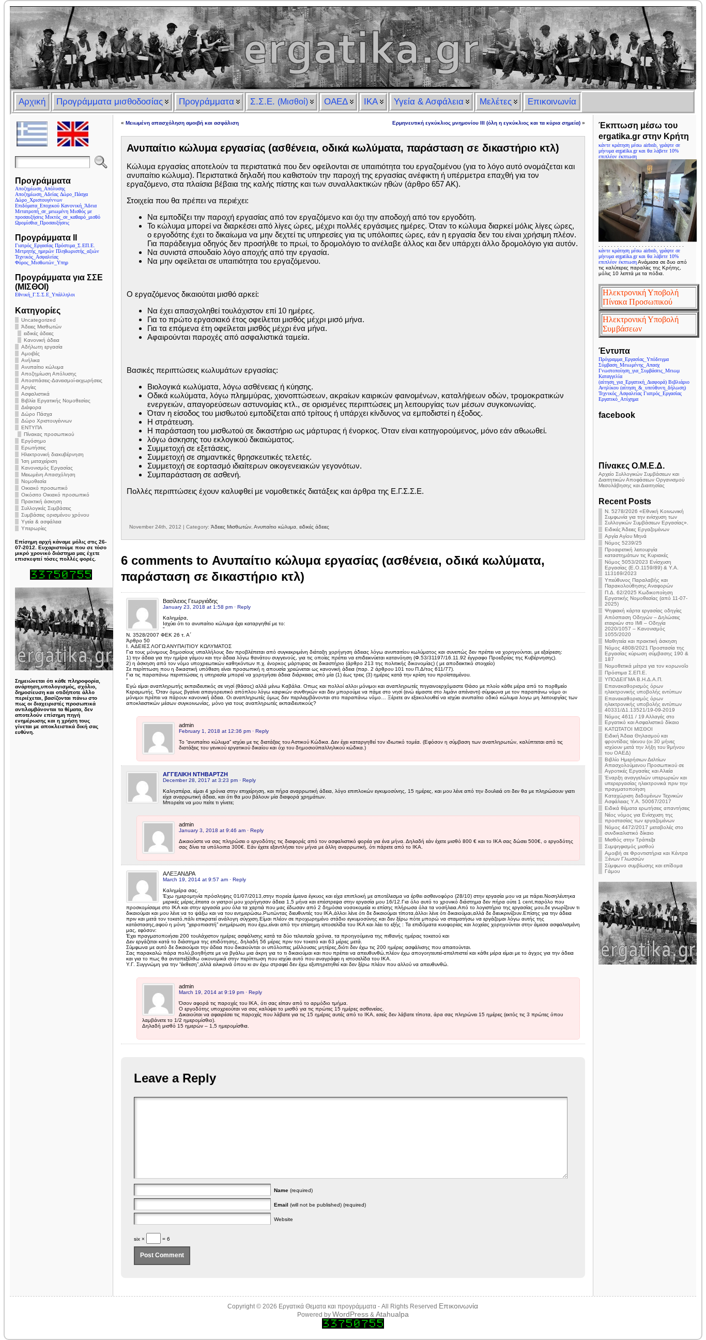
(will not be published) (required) (320, 1205)
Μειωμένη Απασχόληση (48, 474)
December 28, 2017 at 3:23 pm (200, 780)
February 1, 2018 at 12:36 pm (215, 731)
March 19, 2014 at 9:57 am (195, 879)
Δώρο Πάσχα (36, 414)
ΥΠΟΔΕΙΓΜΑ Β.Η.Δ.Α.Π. (634, 679)
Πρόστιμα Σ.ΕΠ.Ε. (626, 672)
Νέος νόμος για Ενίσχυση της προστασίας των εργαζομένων (639, 817)
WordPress (350, 1314)
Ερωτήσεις (33, 447)
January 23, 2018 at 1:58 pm (198, 607)
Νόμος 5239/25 (623, 543)
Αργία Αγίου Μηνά (626, 536)
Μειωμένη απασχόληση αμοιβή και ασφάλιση (182, 123)
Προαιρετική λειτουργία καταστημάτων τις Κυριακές (636, 552)
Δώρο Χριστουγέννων (46, 421)
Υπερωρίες (34, 528)
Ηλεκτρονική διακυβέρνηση (52, 454)
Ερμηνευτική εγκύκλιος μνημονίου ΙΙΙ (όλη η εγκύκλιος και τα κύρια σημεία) (486, 123)
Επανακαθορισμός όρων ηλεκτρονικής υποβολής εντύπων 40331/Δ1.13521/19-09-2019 (643, 704)
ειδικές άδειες (39, 333)
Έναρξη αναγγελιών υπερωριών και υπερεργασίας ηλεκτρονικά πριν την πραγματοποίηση (646, 783)
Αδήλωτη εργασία (42, 347)
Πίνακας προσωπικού (49, 434)
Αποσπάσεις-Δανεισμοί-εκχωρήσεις (61, 380)
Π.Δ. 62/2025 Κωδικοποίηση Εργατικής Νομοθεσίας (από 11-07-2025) (646, 598)
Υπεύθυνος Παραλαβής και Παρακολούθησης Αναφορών (639, 583)
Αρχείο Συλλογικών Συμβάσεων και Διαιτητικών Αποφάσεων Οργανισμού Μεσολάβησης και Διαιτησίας (641, 479)
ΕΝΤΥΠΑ (31, 427)
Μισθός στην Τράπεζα (630, 839)
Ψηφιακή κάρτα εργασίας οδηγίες (643, 610)
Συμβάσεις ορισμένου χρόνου (55, 515)
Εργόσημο (33, 441)
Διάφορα (31, 407)
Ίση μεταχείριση (39, 461)
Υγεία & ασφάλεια (41, 521)
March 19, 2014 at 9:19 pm (211, 992)
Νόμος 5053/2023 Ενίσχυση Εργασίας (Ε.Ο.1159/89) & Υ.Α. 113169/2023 (642, 567)
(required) (293, 1190)
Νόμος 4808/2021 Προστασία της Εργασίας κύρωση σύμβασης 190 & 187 (646, 653)
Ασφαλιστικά (35, 394)
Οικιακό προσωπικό (44, 488)
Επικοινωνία (458, 1306)
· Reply (242, 607)
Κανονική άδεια (41, 340)
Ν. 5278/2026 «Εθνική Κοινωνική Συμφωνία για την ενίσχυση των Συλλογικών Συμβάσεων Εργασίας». (646, 516)
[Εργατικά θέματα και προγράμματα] (353, 47)
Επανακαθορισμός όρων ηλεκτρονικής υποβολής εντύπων (643, 689)
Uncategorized (38, 320)
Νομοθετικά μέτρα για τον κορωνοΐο (646, 666)
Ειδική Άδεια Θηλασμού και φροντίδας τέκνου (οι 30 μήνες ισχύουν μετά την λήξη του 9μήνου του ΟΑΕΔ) (644, 744)
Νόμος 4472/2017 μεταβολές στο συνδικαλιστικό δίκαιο (644, 830)
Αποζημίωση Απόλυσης (48, 374)
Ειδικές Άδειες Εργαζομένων (637, 529)
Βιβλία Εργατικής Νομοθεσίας (55, 400)
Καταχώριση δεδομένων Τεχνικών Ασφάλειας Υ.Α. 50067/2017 (644, 798)
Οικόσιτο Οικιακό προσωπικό (55, 495)
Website (283, 1219)
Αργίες (28, 387)
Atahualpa (392, 1314)
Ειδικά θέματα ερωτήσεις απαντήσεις (647, 808)
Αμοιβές (30, 353)
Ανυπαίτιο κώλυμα (42, 367)
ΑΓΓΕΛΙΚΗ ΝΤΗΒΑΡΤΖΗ (195, 774)
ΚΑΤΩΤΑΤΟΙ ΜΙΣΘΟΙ (629, 729)
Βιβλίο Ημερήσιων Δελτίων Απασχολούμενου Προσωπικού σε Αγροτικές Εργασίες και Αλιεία (644, 765)
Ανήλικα (30, 360)
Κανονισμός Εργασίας (47, 468)
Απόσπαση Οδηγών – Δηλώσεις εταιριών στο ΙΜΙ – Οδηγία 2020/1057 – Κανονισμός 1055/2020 (642, 625)
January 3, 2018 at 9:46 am (212, 830)
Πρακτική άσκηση (41, 501)
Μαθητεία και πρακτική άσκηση (641, 641)
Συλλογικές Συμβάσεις (46, 508)
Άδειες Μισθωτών (41, 326)
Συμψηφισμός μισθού (629, 846)
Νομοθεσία (34, 481)
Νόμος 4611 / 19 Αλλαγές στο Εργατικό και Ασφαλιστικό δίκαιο (642, 719)
